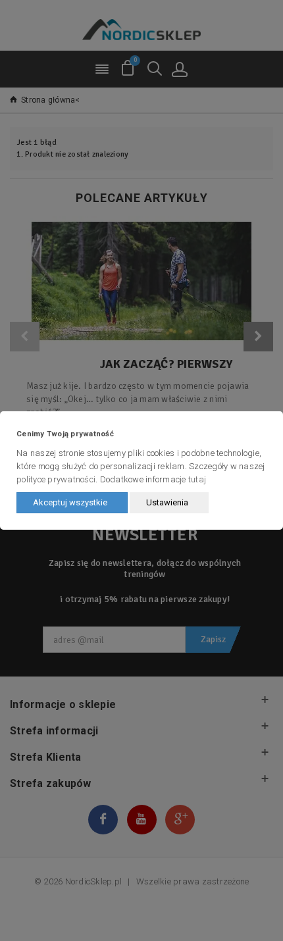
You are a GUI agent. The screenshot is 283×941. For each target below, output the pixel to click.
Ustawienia (167, 502)
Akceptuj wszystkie (70, 502)
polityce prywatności (55, 479)
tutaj (197, 479)
